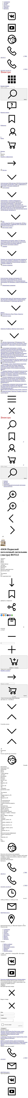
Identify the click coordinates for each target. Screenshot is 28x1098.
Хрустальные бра (18, 223)
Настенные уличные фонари (9, 279)
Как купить (6, 6)
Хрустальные (5, 184)
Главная (6, 481)
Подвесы (13, 184)
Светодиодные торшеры (20, 259)
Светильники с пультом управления (10, 200)
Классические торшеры (20, 262)
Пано (12, 314)
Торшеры (3, 1032)
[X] (8, 615)
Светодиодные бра (7, 223)
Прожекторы (5, 382)
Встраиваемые (19, 207)
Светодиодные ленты (7, 298)
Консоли (3, 314)
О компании (7, 1)
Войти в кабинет (8, 944)
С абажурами (12, 344)
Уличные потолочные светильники (11, 280)
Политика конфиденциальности (9, 979)
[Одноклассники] (3, 615)
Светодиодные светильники (9, 202)
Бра (13, 1031)
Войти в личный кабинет (7, 1040)
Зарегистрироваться (19, 1040)
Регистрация (7, 945)
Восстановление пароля (7, 1042)
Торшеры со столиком (19, 260)
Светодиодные (5, 183)
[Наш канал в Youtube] (12, 33)
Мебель (8, 1034)
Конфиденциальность (15, 1043)
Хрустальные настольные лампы (9, 244)
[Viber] (10, 615)
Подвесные (14, 183)
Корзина (6, 949)
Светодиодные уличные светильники (11, 278)
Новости (6, 937)
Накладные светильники (8, 208)
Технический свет (8, 207)
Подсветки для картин (9, 210)
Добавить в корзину (14, 667)
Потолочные (23, 183)
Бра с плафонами (13, 224)
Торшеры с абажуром (7, 262)
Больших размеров (13, 185)
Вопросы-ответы (8, 951)
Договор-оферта (21, 979)
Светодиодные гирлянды (9, 385)
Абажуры (13, 328)
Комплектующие (15, 1034)
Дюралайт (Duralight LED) (10, 299)
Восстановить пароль (9, 946)
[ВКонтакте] (1, 615)
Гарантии (6, 7)
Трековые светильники (8, 206)
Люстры (6, 482)
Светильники (8, 1031)
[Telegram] (6, 615)
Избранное (6, 948)
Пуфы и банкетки (18, 314)
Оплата (5, 4)
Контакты (6, 8)
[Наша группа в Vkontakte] (12, 21)
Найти (25, 99)
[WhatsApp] (12, 615)
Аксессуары (20, 328)
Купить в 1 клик (19, 696)
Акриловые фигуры (17, 301)
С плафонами (21, 184)
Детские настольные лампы (13, 243)
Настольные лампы (19, 1031)
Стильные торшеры (6, 263)
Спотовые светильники (16, 204)
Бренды (5, 936)
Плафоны (8, 328)
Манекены (8, 314)
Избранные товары (18, 1042)
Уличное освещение (11, 1032)
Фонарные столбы (15, 282)
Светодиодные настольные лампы (10, 366)
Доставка (6, 3)
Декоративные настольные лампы (10, 240)
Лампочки (3, 328)
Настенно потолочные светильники (11, 202)
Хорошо (3, 985)
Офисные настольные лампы (14, 365)
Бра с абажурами (6, 360)
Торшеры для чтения (7, 259)
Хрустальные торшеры (7, 260)
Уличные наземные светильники (13, 380)
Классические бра (8, 225)
